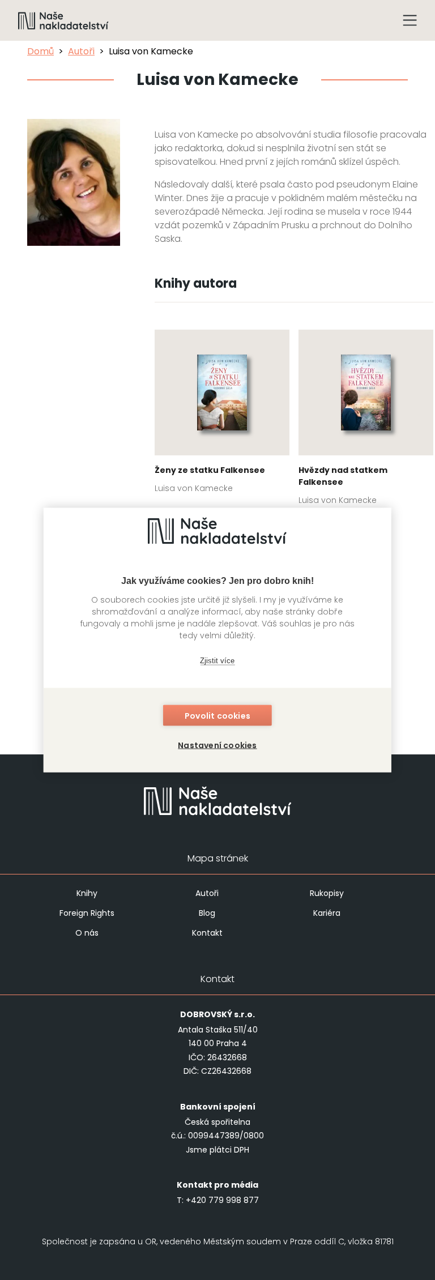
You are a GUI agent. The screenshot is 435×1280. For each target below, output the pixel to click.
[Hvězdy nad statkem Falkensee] (365, 421)
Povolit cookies (217, 716)
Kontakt (207, 932)
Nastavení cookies (217, 745)
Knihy (86, 893)
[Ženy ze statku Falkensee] (222, 415)
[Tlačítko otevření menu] (410, 20)
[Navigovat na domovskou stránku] (63, 20)
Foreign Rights (86, 913)
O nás (87, 932)
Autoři (81, 51)
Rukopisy (327, 893)
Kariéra (326, 913)
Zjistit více (217, 660)
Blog (207, 913)
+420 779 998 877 (222, 1200)
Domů (40, 51)
